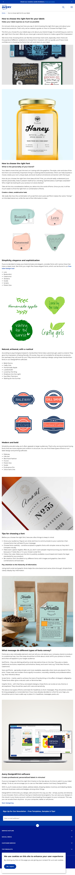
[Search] (63, 7)
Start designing (8, 803)
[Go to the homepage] (6, 7)
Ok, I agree (10, 866)
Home (3, 13)
